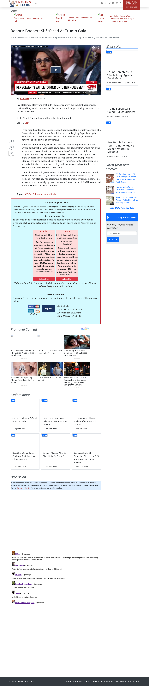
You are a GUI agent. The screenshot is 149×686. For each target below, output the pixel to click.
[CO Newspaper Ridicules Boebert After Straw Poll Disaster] (86, 407)
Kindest (34, 314)
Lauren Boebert (50, 194)
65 (74, 400)
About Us (77, 681)
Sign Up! (113, 239)
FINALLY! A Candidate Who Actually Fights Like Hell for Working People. (127, 200)
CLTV (35, 3)
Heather (110, 156)
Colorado (37, 194)
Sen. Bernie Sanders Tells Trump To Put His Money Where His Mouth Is (120, 147)
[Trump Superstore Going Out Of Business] (122, 96)
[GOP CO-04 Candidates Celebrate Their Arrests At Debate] (55, 407)
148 (11, 153)
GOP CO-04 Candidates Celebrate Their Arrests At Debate (55, 421)
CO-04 (28, 194)
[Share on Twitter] (11, 147)
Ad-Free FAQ (45, 286)
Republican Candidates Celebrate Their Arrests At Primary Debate (24, 456)
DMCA (123, 681)
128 (43, 435)
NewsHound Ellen (114, 82)
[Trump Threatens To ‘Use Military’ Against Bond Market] (122, 59)
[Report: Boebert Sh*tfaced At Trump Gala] (25, 407)
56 (107, 89)
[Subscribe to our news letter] (117, 3)
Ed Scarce (24, 98)
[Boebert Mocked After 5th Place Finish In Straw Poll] (55, 442)
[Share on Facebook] (11, 141)
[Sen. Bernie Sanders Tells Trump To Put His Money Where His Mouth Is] (122, 130)
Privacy (114, 681)
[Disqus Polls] (56, 520)
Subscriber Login (132, 7)
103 (43, 400)
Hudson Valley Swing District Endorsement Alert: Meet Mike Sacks (125, 189)
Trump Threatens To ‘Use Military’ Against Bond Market (120, 75)
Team (68, 681)
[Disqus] (56, 577)
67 (107, 123)
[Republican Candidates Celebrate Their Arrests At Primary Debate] (25, 442)
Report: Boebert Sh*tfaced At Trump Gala (48, 31)
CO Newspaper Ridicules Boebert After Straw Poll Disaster (85, 421)
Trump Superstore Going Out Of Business (121, 110)
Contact (87, 681)
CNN (26, 122)
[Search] (120, 3)
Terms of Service (24, 488)
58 (74, 435)
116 (108, 52)
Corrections (134, 681)
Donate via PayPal (48, 308)
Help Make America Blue (122, 207)
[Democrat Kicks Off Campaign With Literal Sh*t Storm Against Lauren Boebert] (86, 442)
